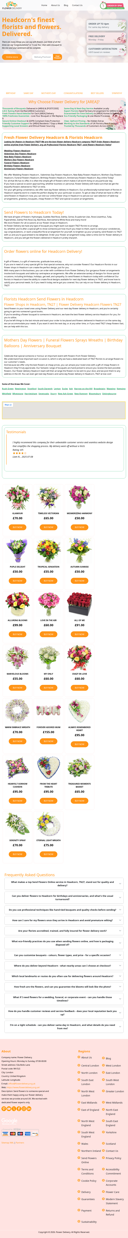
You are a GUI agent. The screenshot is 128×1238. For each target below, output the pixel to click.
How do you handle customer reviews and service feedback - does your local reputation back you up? (62, 1013)
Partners (20, 1142)
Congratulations (73, 93)
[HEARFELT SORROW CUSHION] (17, 767)
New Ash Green (65, 393)
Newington (20, 388)
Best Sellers (97, 93)
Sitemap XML (8, 1142)
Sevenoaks (43, 393)
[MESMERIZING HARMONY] (79, 497)
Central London (90, 1065)
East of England (90, 1110)
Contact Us (77, 5)
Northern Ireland (91, 1151)
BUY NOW (17, 527)
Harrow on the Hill (83, 388)
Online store (12, 57)
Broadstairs (99, 388)
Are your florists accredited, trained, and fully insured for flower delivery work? (62, 930)
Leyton (57, 388)
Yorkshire (111, 1132)
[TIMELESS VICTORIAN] (48, 497)
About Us (55, 5)
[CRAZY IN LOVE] (79, 657)
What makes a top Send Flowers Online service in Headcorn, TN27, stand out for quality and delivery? (62, 883)
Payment (86, 1210)
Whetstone (17, 393)
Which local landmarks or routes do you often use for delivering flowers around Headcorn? (62, 976)
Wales (84, 1143)
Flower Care (112, 1192)
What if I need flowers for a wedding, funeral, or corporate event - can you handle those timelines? (62, 999)
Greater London (115, 1091)
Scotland (111, 1143)
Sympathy (117, 93)
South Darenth (45, 388)
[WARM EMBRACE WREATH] (17, 711)
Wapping (111, 388)
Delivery (86, 1192)
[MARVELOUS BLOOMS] (17, 657)
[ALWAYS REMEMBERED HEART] (79, 711)
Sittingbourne (109, 393)
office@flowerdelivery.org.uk (21, 1083)
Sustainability (89, 1221)
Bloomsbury (95, 393)
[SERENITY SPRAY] (17, 824)
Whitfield (6, 393)
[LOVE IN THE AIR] (48, 604)
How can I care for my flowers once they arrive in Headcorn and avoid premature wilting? (62, 920)
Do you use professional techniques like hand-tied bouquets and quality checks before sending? (62, 909)
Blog (66, 5)
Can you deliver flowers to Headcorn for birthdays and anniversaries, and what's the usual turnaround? (62, 897)
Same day (28, 93)
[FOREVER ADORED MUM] (48, 711)
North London (89, 1073)
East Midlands (89, 1102)
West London (113, 1065)
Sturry (53, 393)
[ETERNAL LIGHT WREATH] (48, 824)
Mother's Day (48, 93)
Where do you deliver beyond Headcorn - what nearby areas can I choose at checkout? (62, 965)
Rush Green (8, 388)
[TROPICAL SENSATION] (48, 550)
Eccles (65, 388)
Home (44, 5)
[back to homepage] (12, 5)
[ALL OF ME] (79, 604)
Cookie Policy (88, 1180)
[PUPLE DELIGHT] (17, 550)
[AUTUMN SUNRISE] (79, 550)
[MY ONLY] (48, 657)
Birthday (11, 93)
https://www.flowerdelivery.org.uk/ (23, 1087)
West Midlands (114, 1102)
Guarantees (88, 1199)
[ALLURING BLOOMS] (17, 604)
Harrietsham (30, 393)
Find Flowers (57, 57)
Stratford (31, 388)
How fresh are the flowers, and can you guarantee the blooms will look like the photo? (62, 986)
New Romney (81, 393)
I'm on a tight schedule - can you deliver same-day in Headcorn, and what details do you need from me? (62, 1026)
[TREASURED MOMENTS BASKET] (79, 767)
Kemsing (121, 388)
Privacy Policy (113, 1158)
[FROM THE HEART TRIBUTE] (48, 767)
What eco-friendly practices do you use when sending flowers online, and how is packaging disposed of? (62, 943)
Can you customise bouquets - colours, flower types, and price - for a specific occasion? (62, 955)
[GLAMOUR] (17, 497)
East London (113, 1073)
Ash (71, 388)
